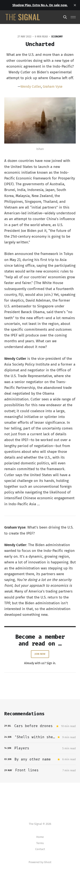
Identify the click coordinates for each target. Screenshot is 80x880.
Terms (40, 843)
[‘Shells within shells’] (40, 737)
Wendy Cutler (30, 86)
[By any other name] (40, 759)
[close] (74, 5)
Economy (57, 36)
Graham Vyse (53, 86)
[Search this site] (65, 17)
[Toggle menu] (73, 17)
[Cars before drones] (40, 726)
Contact (40, 849)
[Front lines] (40, 770)
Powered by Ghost (40, 862)
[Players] (40, 748)
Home (40, 837)
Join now (40, 654)
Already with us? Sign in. (40, 663)
